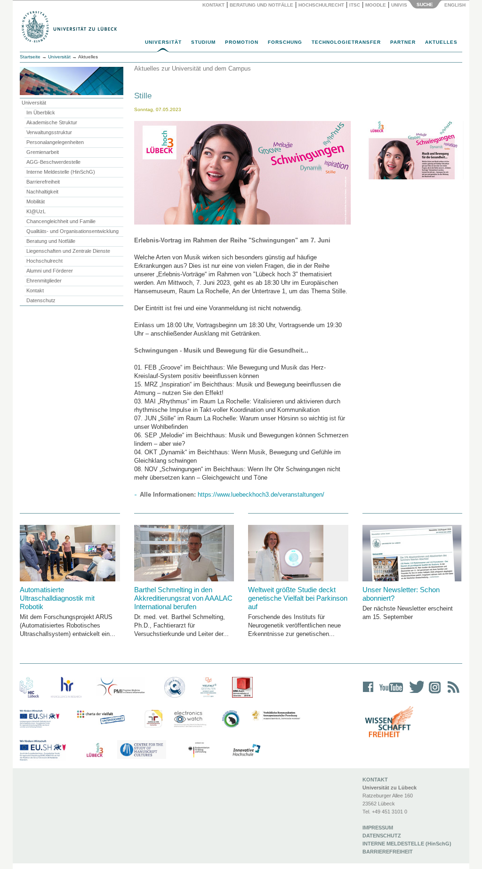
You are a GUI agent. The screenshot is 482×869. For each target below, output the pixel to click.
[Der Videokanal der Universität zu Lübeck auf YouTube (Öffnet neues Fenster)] (389, 693)
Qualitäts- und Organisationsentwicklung (72, 231)
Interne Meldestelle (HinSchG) (60, 172)
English (455, 5)
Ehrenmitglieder (44, 280)
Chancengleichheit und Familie (61, 221)
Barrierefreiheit (43, 182)
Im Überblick (40, 112)
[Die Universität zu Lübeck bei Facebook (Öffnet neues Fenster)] (368, 693)
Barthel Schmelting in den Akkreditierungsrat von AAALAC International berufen (183, 598)
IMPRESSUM (377, 827)
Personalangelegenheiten (55, 142)
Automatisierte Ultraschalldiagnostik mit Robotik (57, 598)
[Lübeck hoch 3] (94, 750)
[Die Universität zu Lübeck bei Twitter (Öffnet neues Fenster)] (414, 693)
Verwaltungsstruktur (49, 132)
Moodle (375, 5)
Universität (163, 42)
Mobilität (35, 201)
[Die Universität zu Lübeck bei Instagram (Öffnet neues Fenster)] (433, 693)
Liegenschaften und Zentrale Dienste (68, 251)
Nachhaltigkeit (42, 191)
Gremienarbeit (42, 152)
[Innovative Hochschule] (246, 750)
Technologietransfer (346, 42)
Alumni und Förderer (49, 271)
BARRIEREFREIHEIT (387, 851)
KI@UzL (36, 211)
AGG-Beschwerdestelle (53, 162)
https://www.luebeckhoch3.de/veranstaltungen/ (261, 494)
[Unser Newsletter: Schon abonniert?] (412, 553)
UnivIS (399, 5)
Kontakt (213, 5)
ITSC (354, 5)
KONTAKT (375, 779)
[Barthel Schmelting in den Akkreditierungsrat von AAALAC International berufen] (184, 553)
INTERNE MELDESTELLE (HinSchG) (406, 843)
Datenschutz (41, 300)
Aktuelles (441, 42)
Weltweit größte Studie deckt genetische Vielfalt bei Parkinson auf (297, 598)
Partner (403, 42)
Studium (203, 42)
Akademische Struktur (51, 122)
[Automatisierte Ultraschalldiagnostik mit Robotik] (70, 553)
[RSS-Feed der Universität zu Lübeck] (451, 693)
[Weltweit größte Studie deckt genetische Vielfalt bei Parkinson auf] (298, 553)
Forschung (285, 42)
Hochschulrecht (321, 5)
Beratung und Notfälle (261, 5)
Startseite (30, 56)
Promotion (241, 42)
